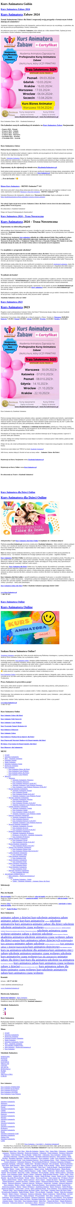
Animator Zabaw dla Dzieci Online (60, 1190)
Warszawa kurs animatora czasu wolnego (29, 966)
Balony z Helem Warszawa (27, 1171)
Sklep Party (42, 1201)
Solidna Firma (66, 1155)
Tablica (57, 1165)
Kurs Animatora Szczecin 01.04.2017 (24, 829)
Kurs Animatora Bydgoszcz (21, 837)
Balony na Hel (61, 1176)
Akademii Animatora (36, 449)
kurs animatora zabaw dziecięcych (40, 940)
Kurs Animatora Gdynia (19, 840)
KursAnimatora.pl (30, 467)
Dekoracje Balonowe (14, 1183)
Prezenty (5, 1194)
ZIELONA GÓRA (7, 1074)
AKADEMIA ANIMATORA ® (15, 874)
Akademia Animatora (7, 655)
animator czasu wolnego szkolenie (51, 953)
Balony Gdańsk (25, 1165)
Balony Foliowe (61, 1172)
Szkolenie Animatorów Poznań (22, 790)
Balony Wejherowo (29, 1187)
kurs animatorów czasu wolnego (19, 956)
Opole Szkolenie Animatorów (18, 860)
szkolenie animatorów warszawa (52, 944)
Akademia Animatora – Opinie (21, 879)
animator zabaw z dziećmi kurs (18, 917)
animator (16, 940)
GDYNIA (4, 1065)
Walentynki (47, 1183)
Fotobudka (5, 1171)
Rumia (3, 1160)
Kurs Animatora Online (13, 601)
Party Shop (21, 1151)
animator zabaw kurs (13, 920)
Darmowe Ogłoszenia (17, 1153)
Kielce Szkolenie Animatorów (18, 863)
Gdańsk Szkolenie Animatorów (18, 806)
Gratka (52, 1158)
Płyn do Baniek (26, 1155)
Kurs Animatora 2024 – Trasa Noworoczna (22, 216)
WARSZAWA (5, 1056)
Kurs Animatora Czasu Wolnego (19, 771)
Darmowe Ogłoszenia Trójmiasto (60, 1162)
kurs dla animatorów (47, 956)
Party (47, 1151)
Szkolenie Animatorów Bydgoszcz (23, 833)
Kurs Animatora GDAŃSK (9, 1092)
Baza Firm (21, 1172)
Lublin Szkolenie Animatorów (18, 853)
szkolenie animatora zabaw (52, 917)
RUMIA (3, 1071)
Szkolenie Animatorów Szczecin (22, 826)
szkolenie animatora (20, 953)
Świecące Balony (6, 1176)
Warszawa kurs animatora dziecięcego (52, 927)
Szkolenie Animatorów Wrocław (22, 799)
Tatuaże (20, 1179)
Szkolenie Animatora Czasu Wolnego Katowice (27, 822)
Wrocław (43, 319)
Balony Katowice (29, 1179)
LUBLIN (4, 1076)
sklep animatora (62, 1156)
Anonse (52, 1172)
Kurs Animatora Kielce (19, 865)
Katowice (4, 319)
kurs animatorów (35, 920)
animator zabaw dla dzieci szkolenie (53, 923)
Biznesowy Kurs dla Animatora (30, 192)
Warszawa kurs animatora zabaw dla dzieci (15, 931)
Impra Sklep (54, 1151)
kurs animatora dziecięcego (44, 946)
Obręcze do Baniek (31, 1167)
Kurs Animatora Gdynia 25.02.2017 (23, 842)
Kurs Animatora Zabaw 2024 (15, 9)
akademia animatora (12, 936)
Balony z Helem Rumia (9, 1179)
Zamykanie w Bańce (31, 1203)
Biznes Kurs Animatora (10, 186)
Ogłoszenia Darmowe (17, 1203)
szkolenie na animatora (61, 959)
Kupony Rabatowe (10, 1162)
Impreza (42, 1151)
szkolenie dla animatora (35, 950)
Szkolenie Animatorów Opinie (14, 1042)
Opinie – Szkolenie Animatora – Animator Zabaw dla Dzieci (31, 881)
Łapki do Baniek (52, 1167)
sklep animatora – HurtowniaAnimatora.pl (22, 876)
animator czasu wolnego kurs (25, 969)
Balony (16, 1167)
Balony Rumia (60, 1171)
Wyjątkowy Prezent (67, 1178)
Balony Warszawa (66, 1165)
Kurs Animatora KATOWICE (10, 1088)
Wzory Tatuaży (40, 1179)
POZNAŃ (4, 1058)
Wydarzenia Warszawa (53, 1203)
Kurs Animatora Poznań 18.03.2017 (23, 794)
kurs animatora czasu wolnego (25, 972)
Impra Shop (13, 1151)
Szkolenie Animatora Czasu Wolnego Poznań (26, 796)
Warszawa (57, 317)
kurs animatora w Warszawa (7, 963)
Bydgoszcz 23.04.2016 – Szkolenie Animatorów (27, 835)
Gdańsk (37, 1176)
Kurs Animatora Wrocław (20, 801)
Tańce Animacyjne (54, 1178)
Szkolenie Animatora (13, 158)
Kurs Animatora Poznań (19, 792)
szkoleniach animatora (60, 264)
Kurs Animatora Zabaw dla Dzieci (11, 586)
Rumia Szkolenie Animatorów (18, 844)
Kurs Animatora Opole (19, 861)
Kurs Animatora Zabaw (52, 125)
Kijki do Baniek (49, 1165)
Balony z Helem (29, 1174)
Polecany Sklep (8, 1190)
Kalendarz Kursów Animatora (14, 1038)
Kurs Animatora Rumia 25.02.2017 (23, 845)
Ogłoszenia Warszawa (24, 1162)
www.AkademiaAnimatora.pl (10, 988)
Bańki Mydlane (15, 1165)
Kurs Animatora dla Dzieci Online (18, 492)
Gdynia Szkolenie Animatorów (18, 838)
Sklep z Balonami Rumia (38, 1188)
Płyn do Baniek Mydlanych (40, 1162)
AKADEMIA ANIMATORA (14, 1045)
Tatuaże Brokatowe (8, 1181)
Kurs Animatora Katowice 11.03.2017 (24, 821)
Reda (67, 1174)
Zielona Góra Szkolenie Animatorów (20, 847)
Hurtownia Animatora (11, 766)
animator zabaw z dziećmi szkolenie (32, 933)
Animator (55, 1183)
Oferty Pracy (42, 1167)
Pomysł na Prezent (41, 1178)
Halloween (51, 1171)
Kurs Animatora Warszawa (20, 782)
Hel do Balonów (28, 1176)
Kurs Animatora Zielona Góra (21, 849)
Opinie (11, 877)
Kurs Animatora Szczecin (20, 828)
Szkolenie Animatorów (12, 757)
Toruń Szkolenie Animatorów (18, 867)
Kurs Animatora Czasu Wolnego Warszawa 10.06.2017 (29, 787)
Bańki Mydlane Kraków (52, 1169)
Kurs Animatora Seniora (30, 1201)
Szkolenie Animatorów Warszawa (22, 780)
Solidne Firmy (37, 1155)
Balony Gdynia (39, 1169)
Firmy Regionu (16, 1155)
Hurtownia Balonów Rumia (50, 1181)
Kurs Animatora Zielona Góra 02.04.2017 (25, 851)
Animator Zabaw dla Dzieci (21, 1199)
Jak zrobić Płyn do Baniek (15, 1178)
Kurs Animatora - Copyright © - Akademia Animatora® (42, 1144)
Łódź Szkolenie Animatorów (17, 856)
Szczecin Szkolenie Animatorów (19, 824)
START (7, 755)
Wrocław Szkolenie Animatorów (19, 798)
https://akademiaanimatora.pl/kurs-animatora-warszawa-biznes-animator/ (23, 197)
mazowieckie (22, 947)
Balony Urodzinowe (27, 1169)
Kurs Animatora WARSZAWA (10, 1087)
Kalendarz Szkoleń (10, 760)
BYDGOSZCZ (5, 1069)
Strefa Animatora (29, 1195)
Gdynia (29, 319)
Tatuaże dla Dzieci (52, 1179)
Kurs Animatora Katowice (20, 819)
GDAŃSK (4, 1060)
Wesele (27, 1178)
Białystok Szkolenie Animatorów (19, 870)
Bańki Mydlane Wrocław (50, 1174)
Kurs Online (44, 1190)
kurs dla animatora (36, 959)
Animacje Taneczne (28, 1183)
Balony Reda (20, 1188)
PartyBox (63, 1181)
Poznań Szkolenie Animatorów (18, 789)
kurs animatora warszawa (66, 947)
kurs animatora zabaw (26, 963)
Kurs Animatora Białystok (20, 872)
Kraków (57, 319)
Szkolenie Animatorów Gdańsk (22, 808)
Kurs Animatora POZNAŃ (9, 1090)
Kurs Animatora (12, 14)
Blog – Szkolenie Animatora (13, 758)
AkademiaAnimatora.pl (47, 167)
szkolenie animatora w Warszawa (60, 934)
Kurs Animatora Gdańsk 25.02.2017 (23, 812)
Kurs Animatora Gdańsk (20, 810)
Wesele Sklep (13, 1171)
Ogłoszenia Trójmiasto (8, 1163)
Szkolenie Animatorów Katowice (22, 817)
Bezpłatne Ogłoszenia (10, 1156)
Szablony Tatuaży (34, 1181)
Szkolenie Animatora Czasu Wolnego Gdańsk (26, 814)
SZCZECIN (4, 1067)
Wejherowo (39, 1183)
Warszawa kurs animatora (31, 931)
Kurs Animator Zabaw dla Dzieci (19, 773)
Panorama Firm (8, 1167)
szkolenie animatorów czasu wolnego (22, 927)
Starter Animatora (10, 762)
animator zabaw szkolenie (30, 943)
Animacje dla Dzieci (22, 1181)
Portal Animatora (53, 1153)
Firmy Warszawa (67, 1203)
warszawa (47, 921)
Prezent (3, 1172)
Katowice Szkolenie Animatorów (19, 815)
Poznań (16, 319)
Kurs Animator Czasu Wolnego (18, 774)
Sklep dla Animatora (32, 1151)
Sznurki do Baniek (37, 1165)
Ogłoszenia (62, 1151)
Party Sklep (18, 1201)
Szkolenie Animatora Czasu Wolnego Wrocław (27, 805)
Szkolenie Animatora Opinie (13, 764)
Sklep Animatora (22, 998)
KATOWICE (5, 1062)
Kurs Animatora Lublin (19, 854)
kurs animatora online (22, 660)
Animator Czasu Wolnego (26, 1156)
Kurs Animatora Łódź (19, 858)
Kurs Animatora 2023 (12, 302)
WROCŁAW (5, 1064)
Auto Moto (69, 1171)
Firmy (57, 1160)
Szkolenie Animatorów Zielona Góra (8, 1136)
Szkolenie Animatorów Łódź (10, 1133)
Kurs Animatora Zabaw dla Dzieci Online (27, 1190)
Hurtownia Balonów (66, 1163)
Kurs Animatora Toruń (19, 869)
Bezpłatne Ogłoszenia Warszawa (45, 1156)
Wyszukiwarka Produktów (10, 1192)
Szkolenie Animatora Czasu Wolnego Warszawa (27, 785)
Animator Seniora (7, 1201)
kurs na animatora (11, 950)
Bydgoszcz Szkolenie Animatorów (19, 831)
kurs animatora (25, 237)
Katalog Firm (66, 1185)
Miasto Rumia (65, 1169)
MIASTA (8, 776)
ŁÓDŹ (3, 1072)
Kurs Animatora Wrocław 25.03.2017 (24, 803)
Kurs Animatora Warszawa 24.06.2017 (24, 783)
